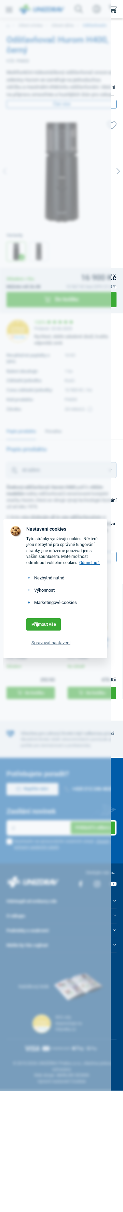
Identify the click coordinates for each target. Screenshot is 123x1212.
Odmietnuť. (89, 562)
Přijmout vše (43, 624)
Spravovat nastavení (50, 642)
